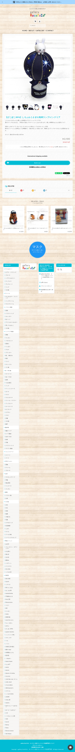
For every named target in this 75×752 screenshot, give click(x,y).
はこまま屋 (9, 590)
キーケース (9, 373)
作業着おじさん (10, 652)
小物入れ (8, 516)
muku (7, 614)
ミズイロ (8, 584)
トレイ (7, 361)
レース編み (9, 433)
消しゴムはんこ (10, 325)
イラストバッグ (10, 313)
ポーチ (7, 391)
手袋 (7, 442)
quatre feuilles (10, 631)
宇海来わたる (9, 596)
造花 (7, 510)
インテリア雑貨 (9, 331)
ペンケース (9, 485)
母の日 (7, 554)
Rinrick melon (10, 730)
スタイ (7, 415)
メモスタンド (9, 340)
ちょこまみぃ (9, 623)
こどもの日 (9, 572)
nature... (8, 702)
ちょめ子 (8, 664)
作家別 (7, 575)
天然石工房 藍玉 (10, 646)
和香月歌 (8, 617)
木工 (7, 507)
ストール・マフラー (11, 400)
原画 (7, 310)
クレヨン (8, 488)
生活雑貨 (8, 525)
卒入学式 (8, 569)
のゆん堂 (8, 699)
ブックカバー (9, 403)
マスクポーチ (9, 397)
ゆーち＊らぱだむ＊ (11, 710)
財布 (7, 379)
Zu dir (7, 721)
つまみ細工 (9, 382)
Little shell (9, 682)
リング (7, 287)
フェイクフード (9, 451)
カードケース (9, 406)
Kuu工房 (8, 599)
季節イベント (8, 540)
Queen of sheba (10, 673)
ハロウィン (9, 563)
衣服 (7, 418)
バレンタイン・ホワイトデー (11, 547)
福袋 (7, 513)
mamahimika (9, 593)
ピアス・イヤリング (11, 272)
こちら (51, 147)
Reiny (7, 724)
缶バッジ (8, 319)
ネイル (7, 531)
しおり (7, 528)
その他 (7, 290)
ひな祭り (8, 551)
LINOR (7, 696)
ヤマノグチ (9, 637)
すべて (10, 190)
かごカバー (9, 409)
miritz (7, 667)
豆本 (7, 498)
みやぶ (7, 625)
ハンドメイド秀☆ (10, 634)
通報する (68, 175)
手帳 (7, 480)
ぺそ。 (7, 640)
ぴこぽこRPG (9, 628)
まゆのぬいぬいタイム (11, 679)
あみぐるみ (9, 436)
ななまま (8, 676)
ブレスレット (9, 284)
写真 (7, 519)
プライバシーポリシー (46, 286)
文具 (6, 473)
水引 (7, 505)
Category (40, 31)
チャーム (7, 293)
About (31, 31)
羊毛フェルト (8, 461)
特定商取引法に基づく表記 (47, 290)
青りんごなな (9, 587)
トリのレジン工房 (10, 716)
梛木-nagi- (8, 649)
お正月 (7, 544)
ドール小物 (9, 534)
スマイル (8, 691)
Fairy (7, 727)
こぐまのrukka (10, 693)
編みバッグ (9, 430)
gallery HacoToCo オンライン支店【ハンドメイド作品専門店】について (47, 276)
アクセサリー (8, 269)
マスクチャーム (10, 303)
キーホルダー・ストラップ (11, 297)
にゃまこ (8, 611)
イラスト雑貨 (8, 307)
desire (7, 670)
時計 (7, 358)
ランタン (8, 337)
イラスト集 (9, 495)
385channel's (9, 688)
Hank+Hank (9, 661)
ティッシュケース (10, 388)
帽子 (7, 424)
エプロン (8, 412)
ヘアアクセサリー (10, 278)
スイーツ (8, 455)
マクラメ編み (9, 448)
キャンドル (9, 364)
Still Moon (8, 733)
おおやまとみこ (10, 620)
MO (7, 608)
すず (7, 713)
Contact (50, 31)
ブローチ (8, 275)
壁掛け (7, 343)
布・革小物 (8, 370)
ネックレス (9, 281)
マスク (7, 394)
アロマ (7, 349)
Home (24, 31)
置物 (7, 334)
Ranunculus (9, 602)
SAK (7, 719)
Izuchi (7, 581)
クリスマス (9, 566)
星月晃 (7, 655)
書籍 (6, 492)
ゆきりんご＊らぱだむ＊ (11, 706)
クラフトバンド (10, 445)
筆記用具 (8, 483)
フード (7, 458)
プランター (9, 352)
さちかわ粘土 (9, 685)
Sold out (37, 163)
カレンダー (9, 316)
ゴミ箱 (7, 367)
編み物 (7, 427)
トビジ (7, 605)
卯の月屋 (8, 578)
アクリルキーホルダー (11, 322)
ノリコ (7, 643)
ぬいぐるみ (9, 376)
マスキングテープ (10, 477)
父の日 (7, 557)
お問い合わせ (44, 282)
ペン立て (8, 346)
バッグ (7, 385)
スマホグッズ (9, 522)
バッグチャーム (10, 301)
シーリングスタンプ (11, 537)
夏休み (7, 560)
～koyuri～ (9, 658)
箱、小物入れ (9, 355)
